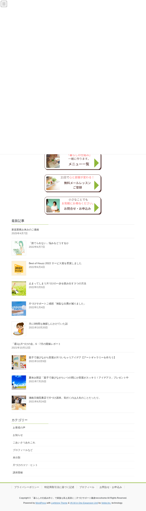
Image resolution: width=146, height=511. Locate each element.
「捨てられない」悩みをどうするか (49, 243)
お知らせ (18, 435)
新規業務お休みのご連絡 (25, 229)
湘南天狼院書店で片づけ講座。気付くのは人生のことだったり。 (65, 397)
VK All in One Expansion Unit (84, 503)
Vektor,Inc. (106, 503)
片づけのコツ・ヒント (25, 465)
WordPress (40, 503)
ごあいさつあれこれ (24, 442)
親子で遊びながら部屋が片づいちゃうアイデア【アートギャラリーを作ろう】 (72, 357)
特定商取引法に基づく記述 (59, 487)
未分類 (16, 457)
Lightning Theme (59, 503)
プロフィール (86, 487)
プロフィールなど (23, 450)
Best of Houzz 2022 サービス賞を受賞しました (55, 263)
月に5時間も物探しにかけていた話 (48, 323)
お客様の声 (19, 427)
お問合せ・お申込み (111, 487)
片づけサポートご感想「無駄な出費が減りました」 (57, 303)
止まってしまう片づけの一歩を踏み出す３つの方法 (57, 283)
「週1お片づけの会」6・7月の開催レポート (36, 343)
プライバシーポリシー (26, 487)
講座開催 (18, 472)
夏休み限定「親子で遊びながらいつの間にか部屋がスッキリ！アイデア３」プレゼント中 (79, 377)
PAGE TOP (139, 492)
